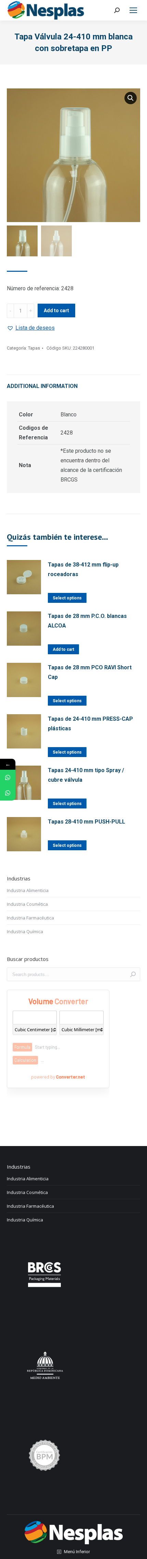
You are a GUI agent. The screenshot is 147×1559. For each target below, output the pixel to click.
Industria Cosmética (27, 904)
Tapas (34, 348)
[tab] (73, 383)
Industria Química (25, 931)
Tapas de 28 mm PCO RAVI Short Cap (90, 672)
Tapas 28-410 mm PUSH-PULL (86, 821)
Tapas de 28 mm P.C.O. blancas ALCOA (87, 621)
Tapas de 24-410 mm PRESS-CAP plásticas (90, 724)
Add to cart (56, 310)
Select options (67, 598)
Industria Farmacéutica (30, 918)
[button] (31, 328)
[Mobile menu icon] (133, 10)
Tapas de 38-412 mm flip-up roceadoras (83, 569)
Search (133, 974)
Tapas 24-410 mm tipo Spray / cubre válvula (86, 775)
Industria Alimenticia (28, 890)
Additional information (42, 386)
